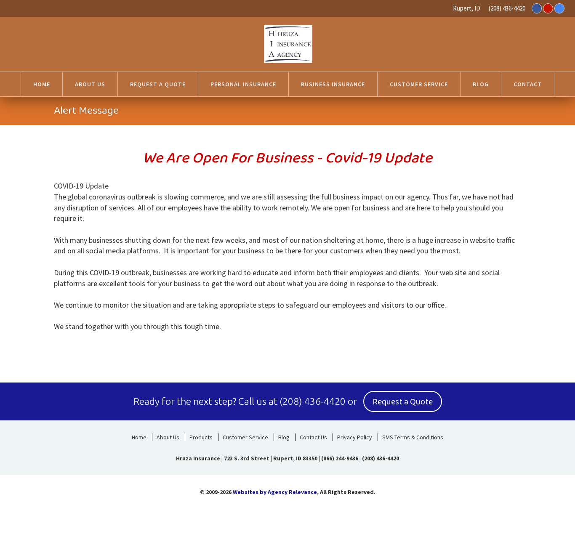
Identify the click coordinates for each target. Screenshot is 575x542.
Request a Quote (403, 402)
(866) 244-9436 (339, 458)
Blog (284, 437)
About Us (168, 437)
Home (139, 437)
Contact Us (313, 437)
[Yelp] (548, 8)
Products (201, 437)
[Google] (559, 8)
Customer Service (245, 437)
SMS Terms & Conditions (412, 437)
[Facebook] (537, 8)
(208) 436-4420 (507, 8)
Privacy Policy (354, 437)
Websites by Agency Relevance (275, 492)
